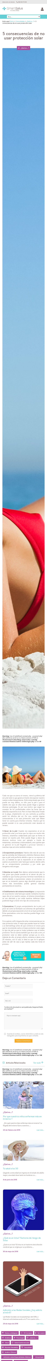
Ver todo (37, 1062)
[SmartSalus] (12, 9)
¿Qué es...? (30, 21)
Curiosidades (20, 21)
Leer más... (40, 1130)
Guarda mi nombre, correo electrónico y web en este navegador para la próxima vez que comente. (25, 1035)
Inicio (12, 21)
